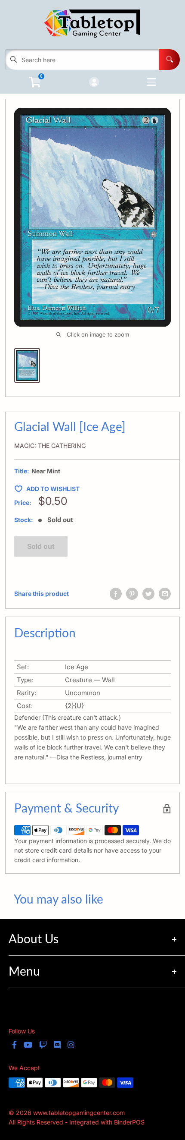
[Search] (169, 59)
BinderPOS (129, 1122)
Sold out (41, 546)
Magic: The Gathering (50, 445)
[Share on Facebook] (116, 594)
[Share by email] (165, 594)
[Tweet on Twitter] (148, 594)
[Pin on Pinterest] (132, 594)
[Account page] (94, 82)
